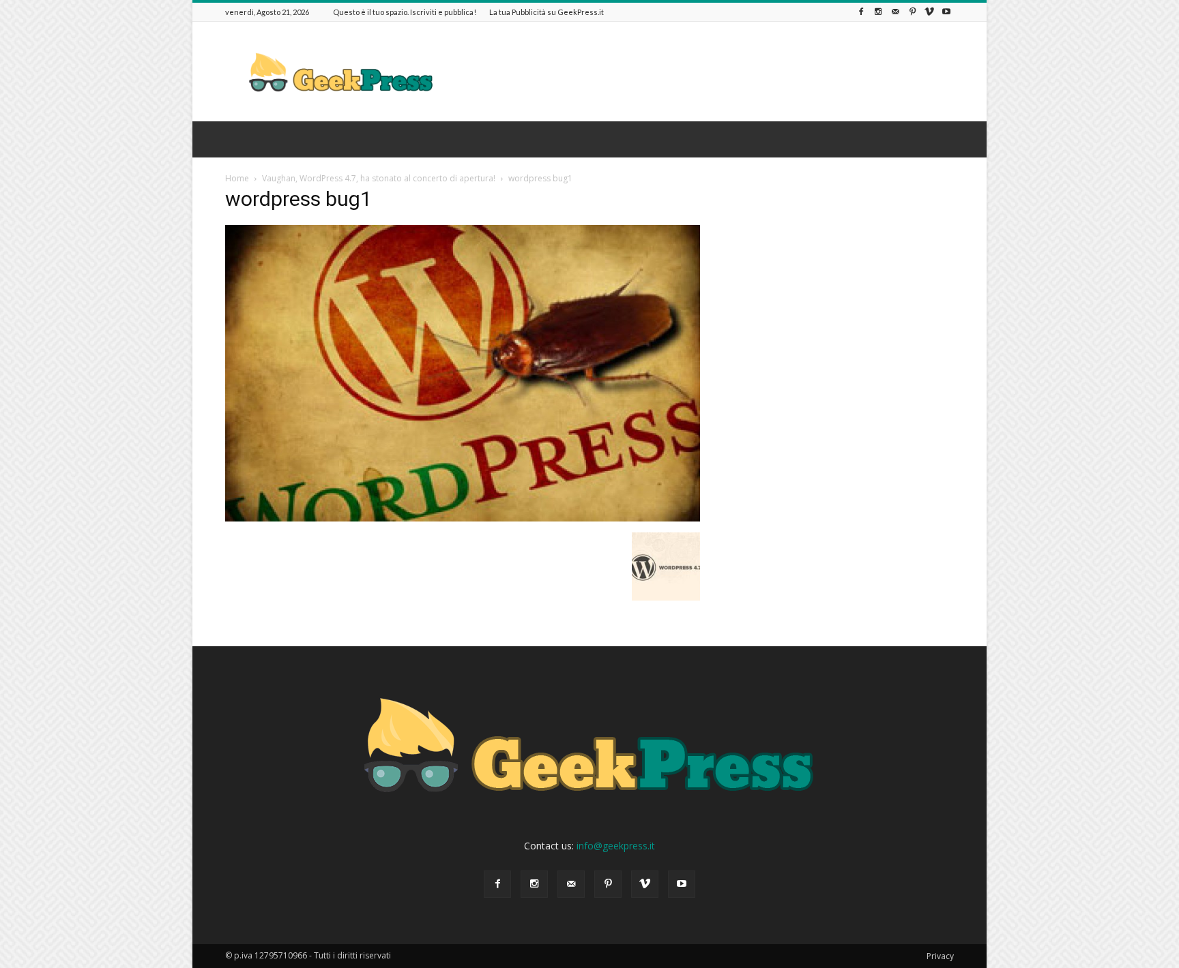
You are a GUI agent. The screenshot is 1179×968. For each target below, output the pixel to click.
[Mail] (895, 12)
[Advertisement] (705, 71)
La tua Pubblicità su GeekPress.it (546, 11)
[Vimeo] (929, 12)
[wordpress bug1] (462, 518)
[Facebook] (861, 12)
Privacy (940, 956)
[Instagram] (878, 12)
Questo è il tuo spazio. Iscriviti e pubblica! (404, 11)
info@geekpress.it (616, 845)
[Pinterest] (912, 12)
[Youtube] (946, 12)
